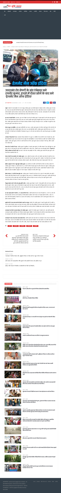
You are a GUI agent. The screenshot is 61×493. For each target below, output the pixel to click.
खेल (50, 11)
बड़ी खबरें (9, 11)
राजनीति (35, 11)
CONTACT (18, 2)
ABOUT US (13, 2)
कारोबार (20, 11)
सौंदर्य (54, 11)
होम (4, 11)
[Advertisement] (30, 28)
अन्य (5, 15)
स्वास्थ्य (40, 11)
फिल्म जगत (46, 11)
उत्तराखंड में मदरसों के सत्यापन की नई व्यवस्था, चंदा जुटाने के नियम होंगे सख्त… (30, 42)
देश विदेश (25, 11)
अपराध (30, 11)
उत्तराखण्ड (15, 11)
